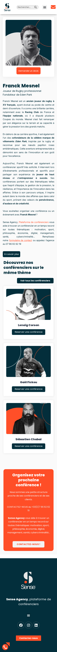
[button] (44, 7)
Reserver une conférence (28, 332)
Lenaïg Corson (28, 325)
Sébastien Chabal (28, 439)
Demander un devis (28, 70)
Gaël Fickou (28, 382)
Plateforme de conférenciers (34, 222)
